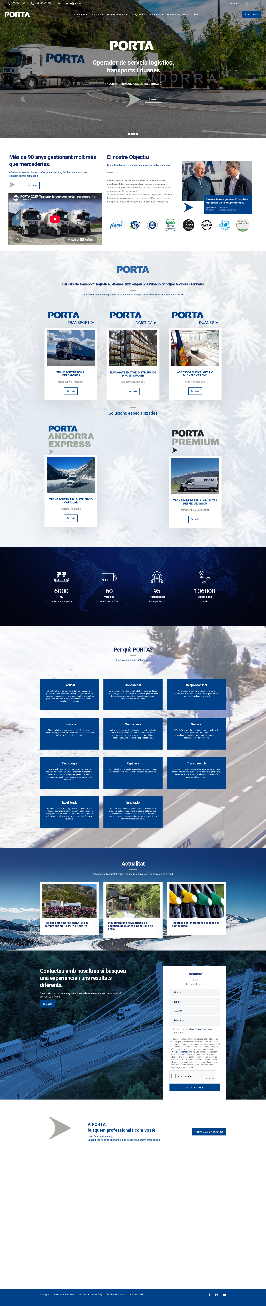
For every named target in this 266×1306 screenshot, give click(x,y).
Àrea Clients (252, 14)
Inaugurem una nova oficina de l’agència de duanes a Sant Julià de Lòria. (130, 926)
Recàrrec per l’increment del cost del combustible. (195, 924)
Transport (79, 14)
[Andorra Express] (70, 474)
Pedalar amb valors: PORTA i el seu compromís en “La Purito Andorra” (66, 924)
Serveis (71, 391)
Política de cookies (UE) (90, 1294)
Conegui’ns (155, 14)
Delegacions (138, 14)
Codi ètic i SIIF (136, 1294)
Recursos (172, 14)
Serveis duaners (116, 14)
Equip (153, 99)
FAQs (185, 14)
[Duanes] (195, 347)
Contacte (233, 3)
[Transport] (70, 347)
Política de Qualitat (116, 1294)
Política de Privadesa (64, 1294)
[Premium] (195, 475)
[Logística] (133, 347)
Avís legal (44, 1294)
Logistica (96, 14)
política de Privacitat (201, 1029)
